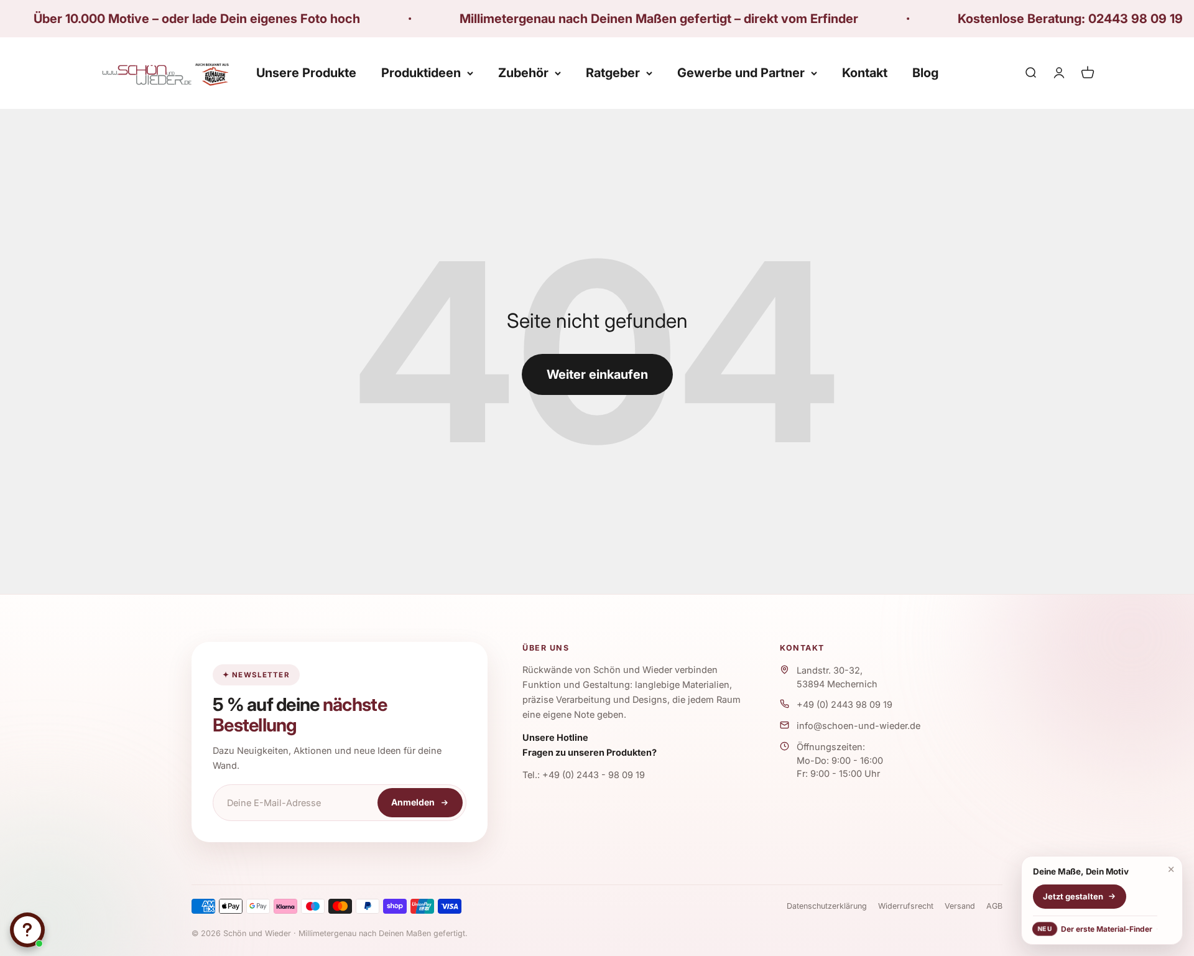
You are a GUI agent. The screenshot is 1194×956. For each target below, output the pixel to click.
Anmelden (413, 802)
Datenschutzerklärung (827, 906)
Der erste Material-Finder (1094, 929)
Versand (960, 906)
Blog (925, 72)
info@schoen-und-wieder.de (858, 725)
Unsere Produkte (306, 72)
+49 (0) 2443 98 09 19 (844, 704)
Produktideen (421, 72)
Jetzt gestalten (1073, 896)
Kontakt (864, 72)
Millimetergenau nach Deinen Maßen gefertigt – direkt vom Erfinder (607, 18)
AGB (994, 906)
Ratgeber (613, 72)
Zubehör (523, 72)
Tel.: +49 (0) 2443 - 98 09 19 (583, 774)
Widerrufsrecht (905, 906)
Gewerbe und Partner (741, 72)
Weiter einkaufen (597, 374)
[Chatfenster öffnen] (27, 929)
